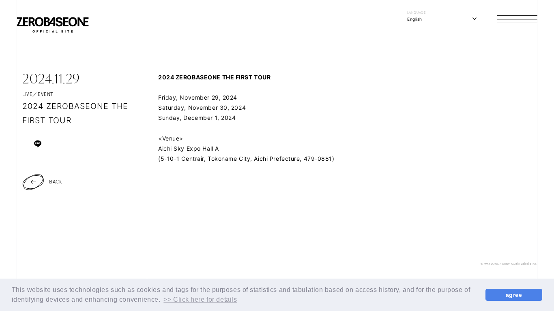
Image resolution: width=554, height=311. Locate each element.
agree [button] (514, 295)
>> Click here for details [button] (200, 299)
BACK (55, 181)
